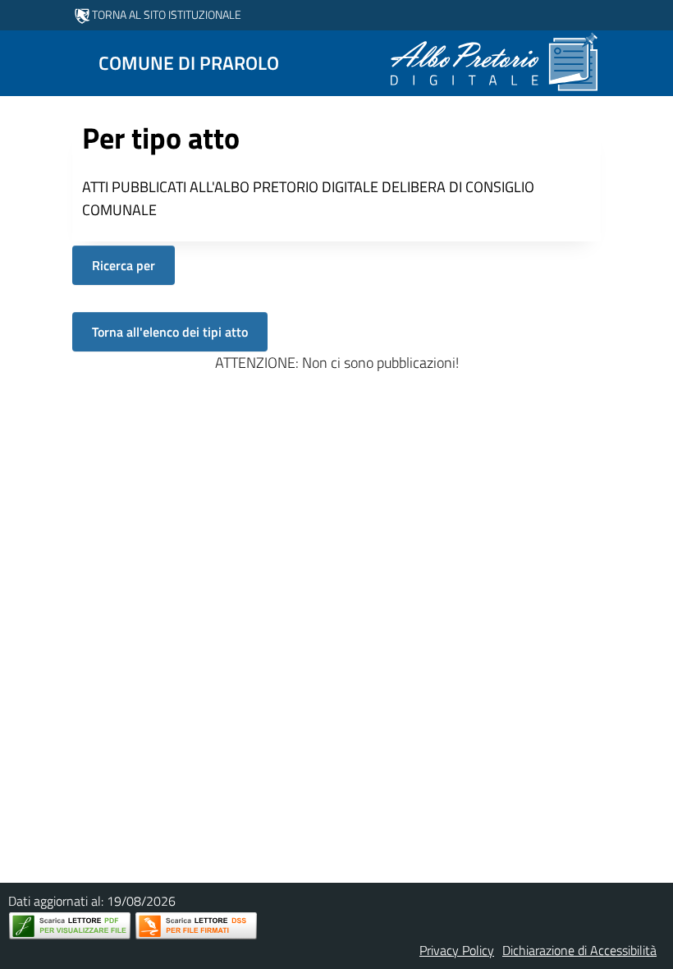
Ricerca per (123, 265)
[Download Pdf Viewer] (69, 926)
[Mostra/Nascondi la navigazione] (20, 61)
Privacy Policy (456, 950)
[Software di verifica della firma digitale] (196, 926)
